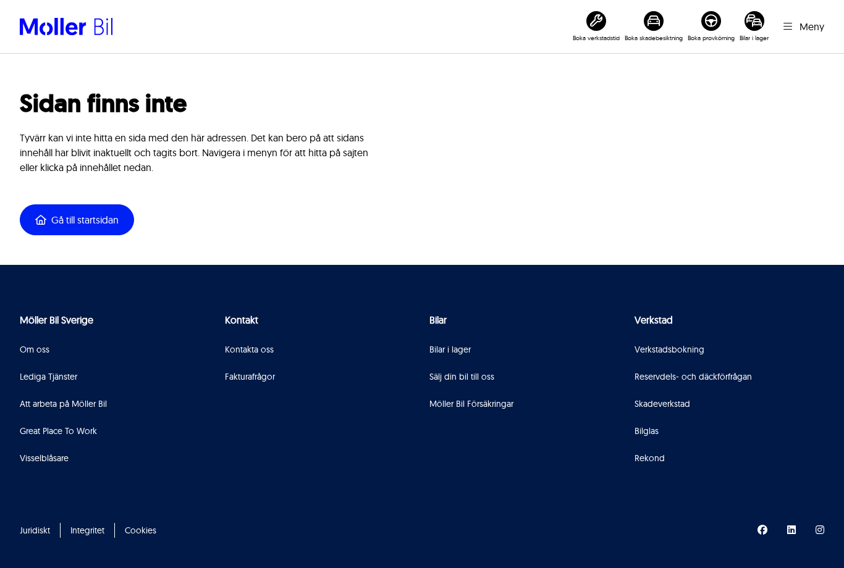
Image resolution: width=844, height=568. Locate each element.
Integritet (87, 530)
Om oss (34, 349)
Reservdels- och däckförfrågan (693, 376)
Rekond (650, 458)
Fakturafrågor (250, 376)
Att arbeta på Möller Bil (63, 403)
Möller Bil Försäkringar (471, 403)
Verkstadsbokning (669, 349)
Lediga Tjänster (48, 376)
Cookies (140, 530)
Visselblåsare (44, 458)
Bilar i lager (450, 349)
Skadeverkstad (662, 403)
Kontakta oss (249, 349)
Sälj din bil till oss (461, 376)
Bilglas (647, 430)
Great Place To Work (58, 430)
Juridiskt (35, 530)
